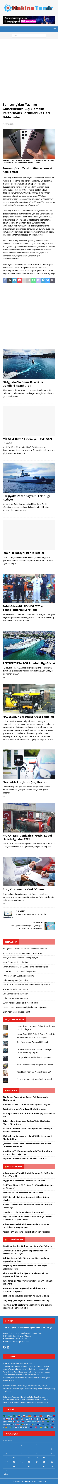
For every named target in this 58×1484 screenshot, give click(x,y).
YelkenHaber (8, 1372)
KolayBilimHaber (34, 1374)
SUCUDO (6, 1363)
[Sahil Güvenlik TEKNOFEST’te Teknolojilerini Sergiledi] (29, 588)
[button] (54, 29)
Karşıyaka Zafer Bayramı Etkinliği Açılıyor (26, 497)
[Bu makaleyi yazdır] (28, 280)
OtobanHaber (19, 1377)
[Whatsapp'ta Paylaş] (33, 280)
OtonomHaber (14, 1166)
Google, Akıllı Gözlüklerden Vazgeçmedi (34, 1057)
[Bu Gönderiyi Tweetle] (9, 280)
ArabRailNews (8, 1399)
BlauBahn (29, 1397)
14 (44, 1457)
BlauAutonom (27, 1399)
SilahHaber (7, 1374)
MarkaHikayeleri (44, 1377)
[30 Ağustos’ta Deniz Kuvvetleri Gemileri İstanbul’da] (29, 364)
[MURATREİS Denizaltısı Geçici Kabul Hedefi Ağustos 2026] (29, 817)
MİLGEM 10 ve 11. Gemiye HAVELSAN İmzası (27, 440)
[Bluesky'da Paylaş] (47, 280)
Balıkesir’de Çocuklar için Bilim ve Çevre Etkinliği (26, 1296)
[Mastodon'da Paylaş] (38, 280)
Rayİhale (41, 1388)
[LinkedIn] (8, 1347)
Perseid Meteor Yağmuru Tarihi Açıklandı (34, 1079)
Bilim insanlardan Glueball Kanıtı (16, 1012)
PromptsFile (30, 1402)
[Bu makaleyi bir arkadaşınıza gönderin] (24, 280)
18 (21, 1462)
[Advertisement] (29, 72)
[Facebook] (4, 1347)
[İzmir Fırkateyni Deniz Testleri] (29, 535)
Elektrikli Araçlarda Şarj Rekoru (25, 782)
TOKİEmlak (7, 1391)
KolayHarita (32, 1386)
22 (51, 1462)
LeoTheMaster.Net (19, 1374)
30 (6, 1470)
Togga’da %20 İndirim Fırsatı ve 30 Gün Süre (24, 1180)
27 (36, 1466)
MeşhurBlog (50, 1388)
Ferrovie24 (46, 1399)
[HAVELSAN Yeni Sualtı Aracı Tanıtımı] (29, 698)
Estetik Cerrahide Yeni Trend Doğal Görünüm (24, 1109)
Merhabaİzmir (32, 1369)
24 (14, 1466)
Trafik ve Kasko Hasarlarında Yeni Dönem (23, 1192)
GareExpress (39, 1397)
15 (51, 1457)
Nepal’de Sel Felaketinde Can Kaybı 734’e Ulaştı (25, 1158)
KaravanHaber (44, 1369)
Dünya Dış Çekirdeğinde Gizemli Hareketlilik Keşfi (26, 1300)
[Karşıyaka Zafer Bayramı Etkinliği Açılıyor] (29, 478)
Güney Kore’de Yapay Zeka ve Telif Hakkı (20, 1002)
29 (51, 1466)
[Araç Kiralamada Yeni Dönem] (29, 871)
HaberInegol (8, 1377)
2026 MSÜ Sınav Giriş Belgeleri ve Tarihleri (35, 1064)
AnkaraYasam (8, 1369)
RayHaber (12, 1090)
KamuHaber (19, 1372)
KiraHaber (29, 1377)
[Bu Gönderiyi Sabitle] (19, 280)
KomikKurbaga (21, 1386)
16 (6, 1462)
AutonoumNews (18, 1397)
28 (44, 1466)
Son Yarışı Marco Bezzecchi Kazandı (32, 1042)
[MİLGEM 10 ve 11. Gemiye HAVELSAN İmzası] (29, 421)
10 (14, 1457)
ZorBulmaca (8, 1388)
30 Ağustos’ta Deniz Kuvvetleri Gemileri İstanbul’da (23, 383)
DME (11, 1402)
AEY (35, 1377)
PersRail (18, 1399)
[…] (4, 399)
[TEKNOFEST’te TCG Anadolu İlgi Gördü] (29, 645)
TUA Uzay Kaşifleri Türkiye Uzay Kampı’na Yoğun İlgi (28, 1246)
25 (21, 1466)
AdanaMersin (20, 1369)
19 (29, 1462)
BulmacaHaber (9, 1380)
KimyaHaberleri (21, 1366)
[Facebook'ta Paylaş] (5, 280)
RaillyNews (7, 1397)
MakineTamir (39, 1372)
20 (36, 1462)
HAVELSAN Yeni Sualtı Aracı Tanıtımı (28, 716)
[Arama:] (29, 35)
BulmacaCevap (9, 1386)
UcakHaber (28, 1372)
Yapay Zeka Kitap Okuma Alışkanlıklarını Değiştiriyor (25, 1007)
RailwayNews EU (42, 1402)
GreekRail (37, 1399)
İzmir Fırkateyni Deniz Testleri (24, 553)
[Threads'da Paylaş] (52, 280)
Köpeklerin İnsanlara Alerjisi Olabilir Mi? (34, 1072)
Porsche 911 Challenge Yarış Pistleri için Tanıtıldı (26, 1232)
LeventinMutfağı (30, 1388)
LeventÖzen (33, 1366)
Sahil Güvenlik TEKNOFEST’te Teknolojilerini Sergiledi (23, 608)
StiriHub (6, 1402)
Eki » (6, 1474)
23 (6, 1466)
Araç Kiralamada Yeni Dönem (23, 889)
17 (14, 1462)
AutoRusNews (19, 1402)
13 (36, 1457)
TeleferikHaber (15, 1239)
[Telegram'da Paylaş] (43, 280)
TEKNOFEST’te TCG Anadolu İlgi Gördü (29, 663)
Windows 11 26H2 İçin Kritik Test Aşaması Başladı (26, 1104)
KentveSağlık (18, 1388)
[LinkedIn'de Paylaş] (14, 280)
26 (29, 1466)
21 (44, 1462)
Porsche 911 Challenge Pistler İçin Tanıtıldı (23, 1212)
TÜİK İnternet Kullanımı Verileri (16, 998)
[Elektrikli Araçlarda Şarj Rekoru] (29, 764)
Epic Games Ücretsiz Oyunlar (15, 993)
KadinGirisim (43, 1366)
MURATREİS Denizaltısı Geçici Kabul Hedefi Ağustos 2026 (27, 837)
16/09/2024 (9, 124)
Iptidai (47, 1372)
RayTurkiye (42, 1386)
